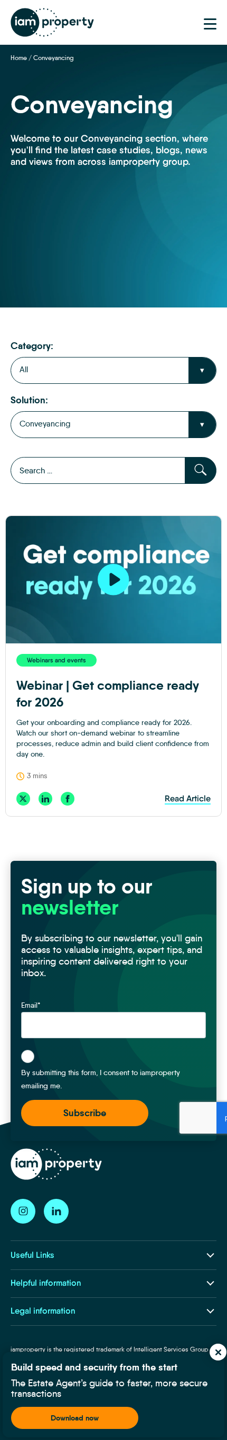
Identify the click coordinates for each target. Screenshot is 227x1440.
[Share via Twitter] (23, 799)
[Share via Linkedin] (45, 799)
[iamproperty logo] (52, 22)
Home (19, 58)
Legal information (43, 1311)
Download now (75, 1418)
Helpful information (46, 1283)
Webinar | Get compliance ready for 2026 (107, 694)
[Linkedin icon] (56, 1211)
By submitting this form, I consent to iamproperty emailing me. (100, 1079)
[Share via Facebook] (67, 799)
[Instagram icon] (23, 1211)
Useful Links (32, 1255)
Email (31, 1005)
